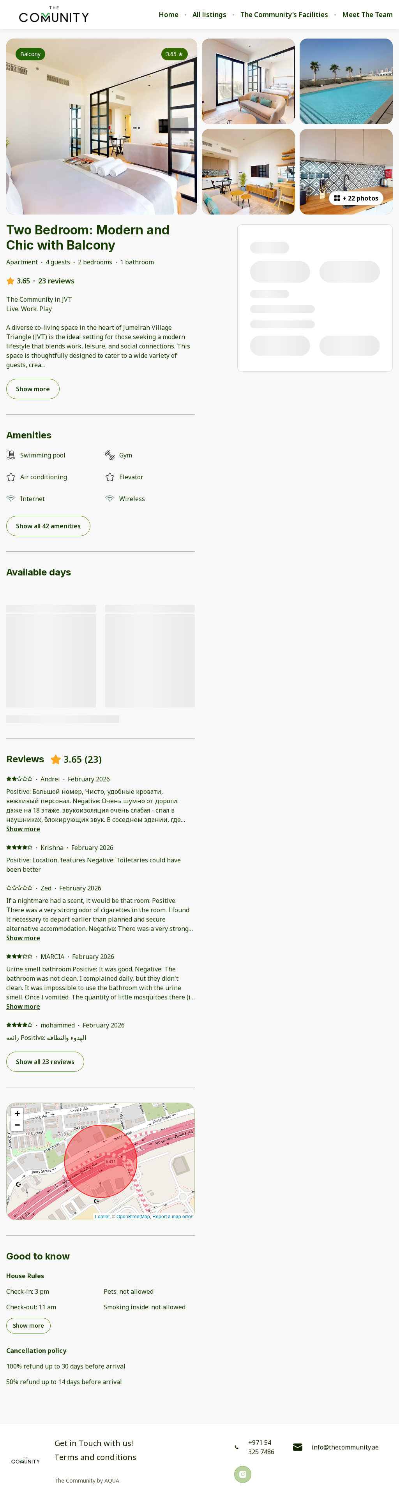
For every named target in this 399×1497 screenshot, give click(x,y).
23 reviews (56, 280)
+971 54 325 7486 (261, 1447)
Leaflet (102, 1216)
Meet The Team (367, 15)
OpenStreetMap (133, 1216)
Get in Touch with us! (94, 1443)
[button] (17, 1113)
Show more (23, 829)
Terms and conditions (95, 1457)
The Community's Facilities (284, 15)
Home (168, 15)
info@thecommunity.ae (345, 1447)
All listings (209, 15)
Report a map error (172, 1216)
